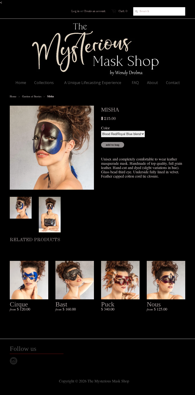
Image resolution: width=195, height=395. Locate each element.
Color (105, 128)
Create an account (94, 11)
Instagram (13, 361)
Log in (75, 11)
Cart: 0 (122, 11)
